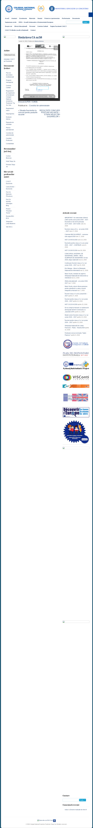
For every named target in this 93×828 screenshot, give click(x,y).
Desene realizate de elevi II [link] (78, 809)
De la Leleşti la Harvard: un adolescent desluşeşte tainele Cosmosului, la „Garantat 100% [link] (77, 310)
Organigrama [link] (10, 114)
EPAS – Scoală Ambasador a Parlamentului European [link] (36, 22)
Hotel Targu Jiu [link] (10, 161)
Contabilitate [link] (10, 143)
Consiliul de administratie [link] (39, 106)
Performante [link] (66, 18)
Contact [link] (33, 30)
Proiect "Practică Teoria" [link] (8, 211)
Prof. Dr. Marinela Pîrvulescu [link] (9, 194)
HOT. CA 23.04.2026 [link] (71, 304)
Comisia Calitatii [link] (42, 26)
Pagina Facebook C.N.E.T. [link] (58, 26)
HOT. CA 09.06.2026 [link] (71, 240)
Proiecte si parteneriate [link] (52, 18)
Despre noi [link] (8, 26)
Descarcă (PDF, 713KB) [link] (27, 102)
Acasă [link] (7, 18)
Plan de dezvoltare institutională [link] (10, 75)
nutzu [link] (66, 809)
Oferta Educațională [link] (20, 26)
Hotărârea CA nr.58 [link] (30, 37)
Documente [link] (76, 18)
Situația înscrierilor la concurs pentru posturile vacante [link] (27, 112)
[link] (25, 13)
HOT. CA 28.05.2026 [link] (71, 250)
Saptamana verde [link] (10, 22)
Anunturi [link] (14, 18)
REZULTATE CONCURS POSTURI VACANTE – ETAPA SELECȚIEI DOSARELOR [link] (50, 113)
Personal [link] (32, 26)
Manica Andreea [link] (39, 41)
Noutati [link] (40, 18)
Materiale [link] (32, 18)
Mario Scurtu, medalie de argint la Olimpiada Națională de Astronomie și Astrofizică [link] (76, 276)
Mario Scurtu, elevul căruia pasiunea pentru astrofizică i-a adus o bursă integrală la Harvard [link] (76, 288)
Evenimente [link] (23, 18)
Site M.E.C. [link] (9, 227)
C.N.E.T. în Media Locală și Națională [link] (16, 30)
